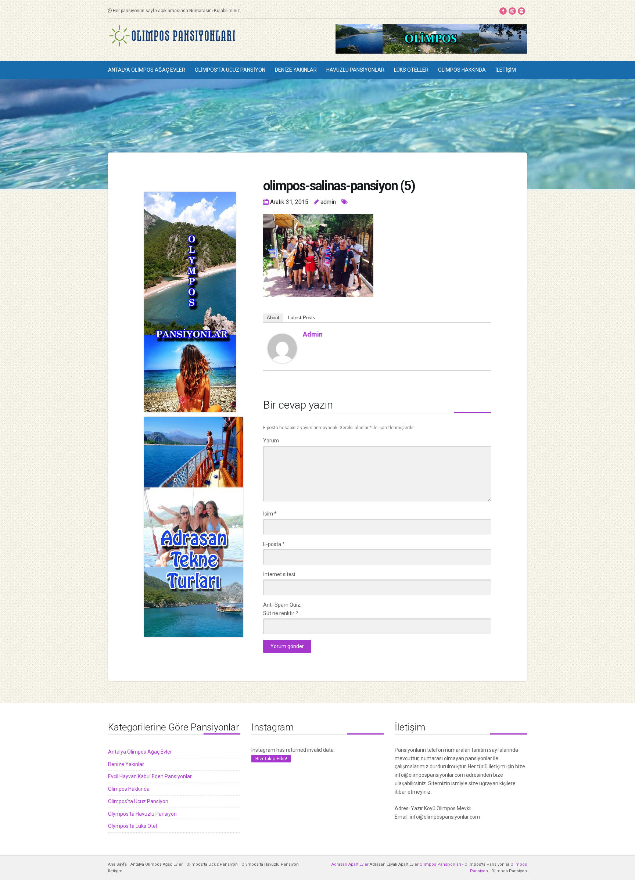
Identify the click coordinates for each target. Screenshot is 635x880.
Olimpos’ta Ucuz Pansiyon (230, 70)
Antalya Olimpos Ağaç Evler (146, 70)
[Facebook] (503, 11)
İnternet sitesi (279, 574)
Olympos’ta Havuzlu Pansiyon (270, 864)
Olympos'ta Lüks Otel (132, 826)
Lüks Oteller (411, 70)
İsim (270, 514)
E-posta (274, 544)
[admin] (282, 348)
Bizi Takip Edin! (271, 758)
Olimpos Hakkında (462, 70)
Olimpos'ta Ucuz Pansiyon (138, 801)
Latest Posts (301, 317)
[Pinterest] (521, 11)
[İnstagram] (512, 11)
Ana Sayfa (117, 864)
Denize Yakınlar (296, 70)
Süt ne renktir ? (280, 613)
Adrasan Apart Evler (350, 864)
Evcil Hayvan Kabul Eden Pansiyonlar (150, 776)
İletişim (505, 70)
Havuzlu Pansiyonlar (355, 70)
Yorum (271, 440)
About (273, 317)
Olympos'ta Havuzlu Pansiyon (142, 814)
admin (313, 334)
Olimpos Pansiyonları (440, 864)
